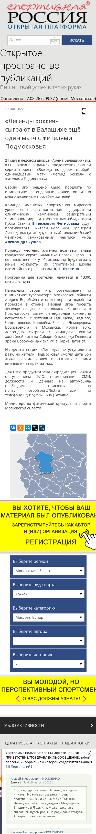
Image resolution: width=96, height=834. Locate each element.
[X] (35, 428)
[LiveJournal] (42, 428)
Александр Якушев (23, 241)
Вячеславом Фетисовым (55, 223)
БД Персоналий (18, 766)
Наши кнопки (76, 743)
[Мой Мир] (28, 428)
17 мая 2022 (14, 108)
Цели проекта (18, 743)
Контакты (47, 743)
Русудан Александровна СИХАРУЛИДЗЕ (37, 832)
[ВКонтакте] (13, 428)
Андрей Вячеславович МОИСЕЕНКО (35, 778)
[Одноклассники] (20, 428)
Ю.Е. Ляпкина (66, 268)
